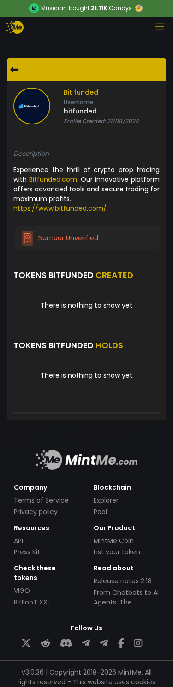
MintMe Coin (114, 540)
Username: (79, 102)
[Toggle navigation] (160, 27)
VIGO (22, 590)
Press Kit (27, 552)
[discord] (66, 643)
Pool (100, 511)
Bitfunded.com (53, 179)
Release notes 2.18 (123, 581)
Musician (54, 8)
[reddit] (45, 643)
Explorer (106, 500)
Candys (120, 8)
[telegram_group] (86, 643)
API (18, 540)
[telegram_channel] (104, 643)
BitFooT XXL (32, 602)
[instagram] (138, 643)
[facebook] (121, 643)
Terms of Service (41, 500)
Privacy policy (36, 511)
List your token (117, 552)
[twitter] (26, 643)
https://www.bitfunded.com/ (60, 208)
